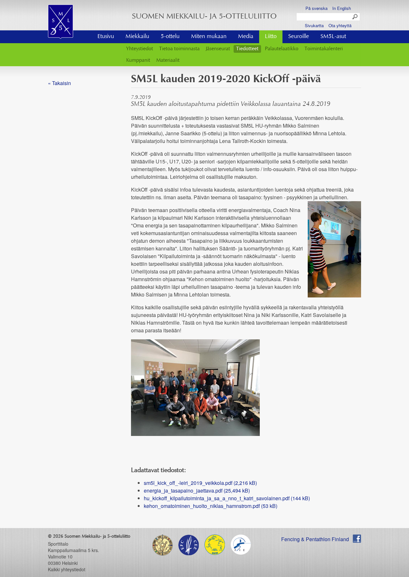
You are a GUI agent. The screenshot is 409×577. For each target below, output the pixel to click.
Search (355, 17)
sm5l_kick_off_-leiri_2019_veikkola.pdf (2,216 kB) (200, 482)
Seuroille (298, 37)
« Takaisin (59, 83)
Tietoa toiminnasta (179, 48)
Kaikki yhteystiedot (66, 569)
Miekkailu (137, 37)
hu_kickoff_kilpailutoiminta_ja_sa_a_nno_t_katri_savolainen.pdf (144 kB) (227, 498)
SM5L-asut (333, 37)
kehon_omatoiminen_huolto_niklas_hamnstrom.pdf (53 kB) (210, 506)
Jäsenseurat (218, 48)
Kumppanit (138, 60)
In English (341, 8)
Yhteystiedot (139, 48)
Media (245, 37)
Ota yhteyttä (339, 25)
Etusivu (105, 37)
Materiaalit (168, 60)
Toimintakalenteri (324, 48)
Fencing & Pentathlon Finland (315, 539)
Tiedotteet (247, 48)
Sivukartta (314, 25)
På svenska (316, 8)
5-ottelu (170, 37)
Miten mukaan (209, 37)
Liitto (271, 37)
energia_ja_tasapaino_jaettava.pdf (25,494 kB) (197, 490)
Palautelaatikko (281, 48)
